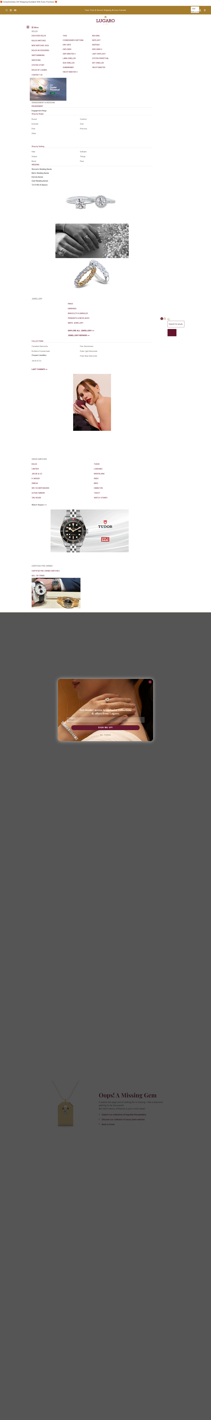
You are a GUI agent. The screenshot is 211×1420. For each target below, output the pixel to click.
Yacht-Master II (70, 72)
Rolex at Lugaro (39, 70)
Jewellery (37, 299)
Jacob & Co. (37, 361)
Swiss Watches (39, 459)
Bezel (34, 161)
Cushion (83, 119)
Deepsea (96, 45)
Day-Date (67, 45)
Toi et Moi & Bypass (40, 185)
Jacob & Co (37, 474)
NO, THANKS (105, 735)
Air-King (96, 36)
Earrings (72, 309)
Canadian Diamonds (40, 346)
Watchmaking (38, 55)
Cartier (35, 469)
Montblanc (99, 474)
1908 (65, 36)
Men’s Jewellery (75, 323)
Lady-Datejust (99, 54)
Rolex (35, 31)
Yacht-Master (98, 67)
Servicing (36, 60)
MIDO (96, 483)
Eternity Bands (37, 177)
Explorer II (97, 49)
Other (34, 133)
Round (34, 119)
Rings (70, 304)
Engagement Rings (39, 111)
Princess (83, 129)
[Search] (172, 332)
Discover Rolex (39, 36)
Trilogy (82, 156)
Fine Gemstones (86, 346)
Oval (81, 124)
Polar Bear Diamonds (88, 356)
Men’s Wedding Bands (40, 173)
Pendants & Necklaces (78, 318)
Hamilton (98, 488)
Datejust (96, 40)
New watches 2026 (40, 45)
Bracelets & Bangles (78, 313)
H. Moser (36, 478)
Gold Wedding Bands (40, 181)
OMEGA (35, 483)
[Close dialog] (150, 682)
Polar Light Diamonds (88, 351)
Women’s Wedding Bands (42, 169)
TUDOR (97, 464)
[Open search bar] (169, 320)
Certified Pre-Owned (42, 566)
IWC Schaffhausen (40, 488)
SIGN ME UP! (105, 728)
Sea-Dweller (68, 63)
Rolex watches (39, 41)
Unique (34, 156)
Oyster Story (38, 65)
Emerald (35, 124)
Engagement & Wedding (43, 102)
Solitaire (83, 152)
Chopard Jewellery (39, 355)
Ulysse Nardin (38, 493)
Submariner (68, 67)
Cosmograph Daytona (73, 40)
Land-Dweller (69, 58)
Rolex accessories (40, 50)
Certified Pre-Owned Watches (46, 571)
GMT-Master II (69, 54)
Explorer (67, 49)
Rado (96, 478)
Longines (98, 469)
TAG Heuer (36, 498)
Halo (33, 152)
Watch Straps (100, 498)
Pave (82, 161)
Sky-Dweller (98, 63)
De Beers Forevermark (41, 351)
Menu (36, 27)
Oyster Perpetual (100, 58)
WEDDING (35, 165)
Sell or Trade (38, 576)
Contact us (37, 75)
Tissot (97, 493)
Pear (33, 129)
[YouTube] (15, 10)
